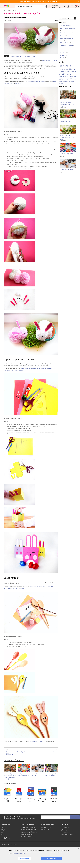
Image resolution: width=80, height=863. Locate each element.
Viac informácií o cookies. (19, 853)
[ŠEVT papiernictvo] (6, 6)
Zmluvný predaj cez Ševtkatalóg (68, 834)
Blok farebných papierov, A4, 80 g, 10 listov (31, 799)
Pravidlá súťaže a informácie (68, 48)
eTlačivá (63, 829)
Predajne (3, 829)
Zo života (62, 55)
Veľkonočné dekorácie (16, 56)
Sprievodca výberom (65, 33)
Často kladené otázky (26, 836)
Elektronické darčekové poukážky (28, 838)
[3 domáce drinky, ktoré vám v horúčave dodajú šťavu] (68, 114)
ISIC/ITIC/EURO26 (45, 829)
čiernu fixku (21, 588)
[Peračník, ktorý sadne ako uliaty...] (37, 768)
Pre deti (14, 10)
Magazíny (63, 52)
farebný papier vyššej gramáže (28, 368)
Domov (5, 10)
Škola (66, 78)
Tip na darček (64, 72)
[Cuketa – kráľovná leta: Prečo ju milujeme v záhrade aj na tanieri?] (68, 129)
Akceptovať (51, 858)
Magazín (72, 69)
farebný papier (7, 588)
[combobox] (31, 6)
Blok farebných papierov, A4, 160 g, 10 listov (54, 799)
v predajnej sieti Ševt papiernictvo (37, 741)
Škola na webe (64, 831)
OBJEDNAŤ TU (56, 1)
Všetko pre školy (64, 832)
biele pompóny (10, 83)
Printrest (9, 838)
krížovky (61, 80)
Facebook (5, 838)
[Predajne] (65, 6)
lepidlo (38, 368)
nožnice (43, 81)
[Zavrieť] (78, 848)
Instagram (2, 838)
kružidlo (38, 81)
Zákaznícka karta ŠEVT (46, 827)
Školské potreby (64, 76)
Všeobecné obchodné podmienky (29, 829)
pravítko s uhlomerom (46, 368)
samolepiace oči (34, 586)
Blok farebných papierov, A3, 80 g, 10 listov (42, 799)
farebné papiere (32, 81)
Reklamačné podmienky (26, 831)
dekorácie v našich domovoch (49, 60)
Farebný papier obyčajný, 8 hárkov (7, 799)
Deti (70, 80)
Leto (67, 69)
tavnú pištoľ (18, 83)
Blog (9, 10)
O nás (2, 827)
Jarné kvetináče (52, 751)
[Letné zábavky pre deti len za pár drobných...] (51, 768)
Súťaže (2, 834)
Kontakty (3, 831)
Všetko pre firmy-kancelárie (67, 28)
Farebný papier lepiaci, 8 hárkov (19, 799)
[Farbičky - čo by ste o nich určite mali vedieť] (24, 768)
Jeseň (62, 68)
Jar (34, 56)
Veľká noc (27, 56)
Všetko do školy (64, 25)
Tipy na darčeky (64, 42)
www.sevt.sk (7, 743)
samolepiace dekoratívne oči (19, 370)
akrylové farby (46, 586)
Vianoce (67, 65)
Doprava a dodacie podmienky (28, 827)
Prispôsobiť (24, 858)
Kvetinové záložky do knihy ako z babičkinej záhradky (15, 752)
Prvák (60, 81)
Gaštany (61, 83)
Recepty (62, 58)
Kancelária (66, 80)
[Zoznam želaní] (72, 6)
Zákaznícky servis (65, 827)
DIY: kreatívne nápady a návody (17, 17)
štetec (52, 586)
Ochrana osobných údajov (27, 834)
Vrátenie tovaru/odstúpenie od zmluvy (30, 832)
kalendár (74, 80)
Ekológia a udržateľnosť (66, 45)
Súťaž (63, 78)
